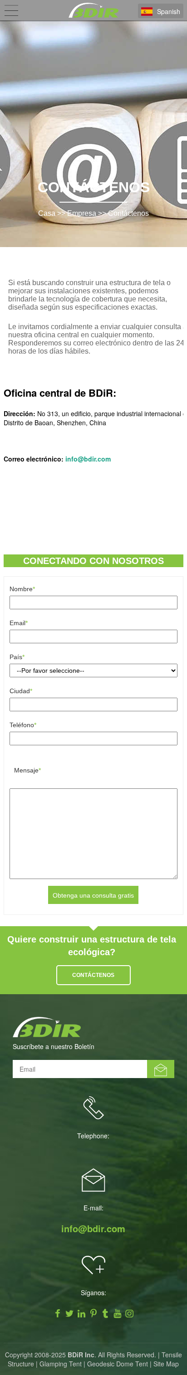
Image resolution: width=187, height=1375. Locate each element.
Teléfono (23, 725)
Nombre (22, 589)
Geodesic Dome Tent (117, 1363)
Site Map (166, 1363)
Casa (46, 213)
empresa (81, 213)
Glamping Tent (60, 1363)
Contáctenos (128, 213)
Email (19, 623)
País (17, 657)
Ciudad (21, 691)
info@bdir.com (93, 1228)
